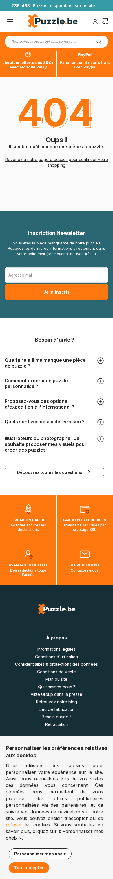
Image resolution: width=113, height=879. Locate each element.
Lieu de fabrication (56, 709)
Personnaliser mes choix (40, 853)
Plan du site (56, 679)
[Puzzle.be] (52, 22)
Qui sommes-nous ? (56, 686)
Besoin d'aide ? (57, 716)
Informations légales (56, 649)
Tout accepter (29, 867)
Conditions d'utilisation (56, 656)
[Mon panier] (104, 22)
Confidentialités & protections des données (56, 664)
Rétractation (56, 724)
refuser (14, 825)
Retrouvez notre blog (56, 701)
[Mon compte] (95, 21)
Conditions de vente (56, 671)
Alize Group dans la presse (56, 694)
